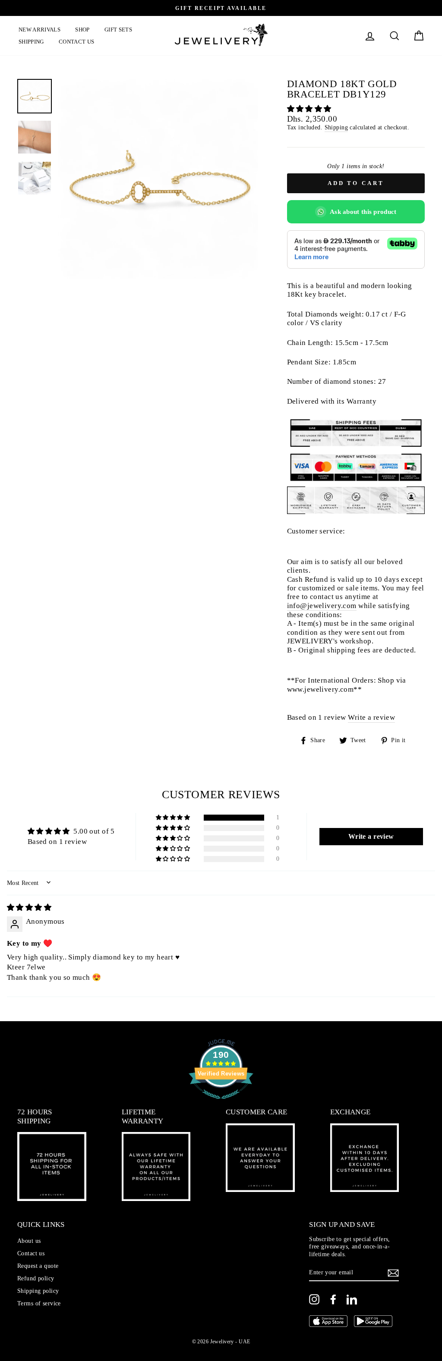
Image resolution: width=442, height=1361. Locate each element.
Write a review (371, 717)
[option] (158, 179)
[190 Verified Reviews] (221, 1103)
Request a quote (37, 1265)
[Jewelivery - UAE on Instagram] (314, 1299)
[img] (29, 907)
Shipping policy (38, 1290)
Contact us (76, 41)
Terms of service (39, 1303)
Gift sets (118, 29)
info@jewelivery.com (322, 606)
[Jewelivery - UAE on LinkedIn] (352, 1299)
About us (29, 1240)
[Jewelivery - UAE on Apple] (328, 1322)
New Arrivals (39, 29)
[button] (309, 109)
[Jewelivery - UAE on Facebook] (333, 1299)
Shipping (31, 41)
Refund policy (35, 1278)
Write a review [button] (371, 836)
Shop (82, 29)
